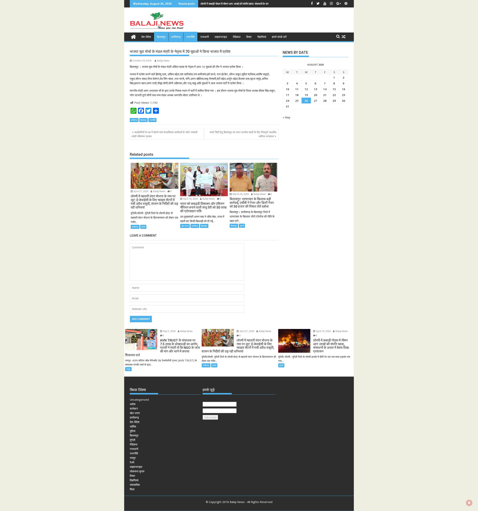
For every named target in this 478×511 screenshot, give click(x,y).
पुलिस (132, 431)
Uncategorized (139, 399)
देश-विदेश (146, 37)
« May (286, 117)
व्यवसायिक (135, 485)
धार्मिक (133, 426)
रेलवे (132, 462)
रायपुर (128, 369)
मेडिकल (236, 37)
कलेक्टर (134, 408)
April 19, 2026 (323, 331)
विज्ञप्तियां (261, 37)
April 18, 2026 (190, 198)
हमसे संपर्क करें (279, 37)
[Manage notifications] (469, 503)
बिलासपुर (161, 37)
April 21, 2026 (140, 191)
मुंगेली (143, 226)
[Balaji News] (133, 36)
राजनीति (190, 37)
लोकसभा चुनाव (137, 471)
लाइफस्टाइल (221, 37)
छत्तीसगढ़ (176, 37)
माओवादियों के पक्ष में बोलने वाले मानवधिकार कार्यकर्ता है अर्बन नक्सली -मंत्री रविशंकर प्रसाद (164, 134)
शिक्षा (132, 489)
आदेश (133, 404)
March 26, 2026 (240, 194)
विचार (249, 37)
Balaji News (163, 60)
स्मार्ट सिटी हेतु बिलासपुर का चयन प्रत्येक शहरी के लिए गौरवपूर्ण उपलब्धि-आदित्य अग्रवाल (243, 134)
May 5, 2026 (169, 331)
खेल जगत (185, 225)
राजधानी (204, 37)
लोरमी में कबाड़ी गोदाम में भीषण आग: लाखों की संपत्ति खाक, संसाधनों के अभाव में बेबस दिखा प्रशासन (246, 3)
